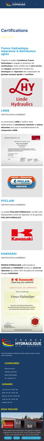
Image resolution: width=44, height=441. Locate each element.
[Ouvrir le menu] (37, 4)
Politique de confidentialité (31, 438)
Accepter (8, 438)
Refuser (16, 438)
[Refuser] (41, 434)
